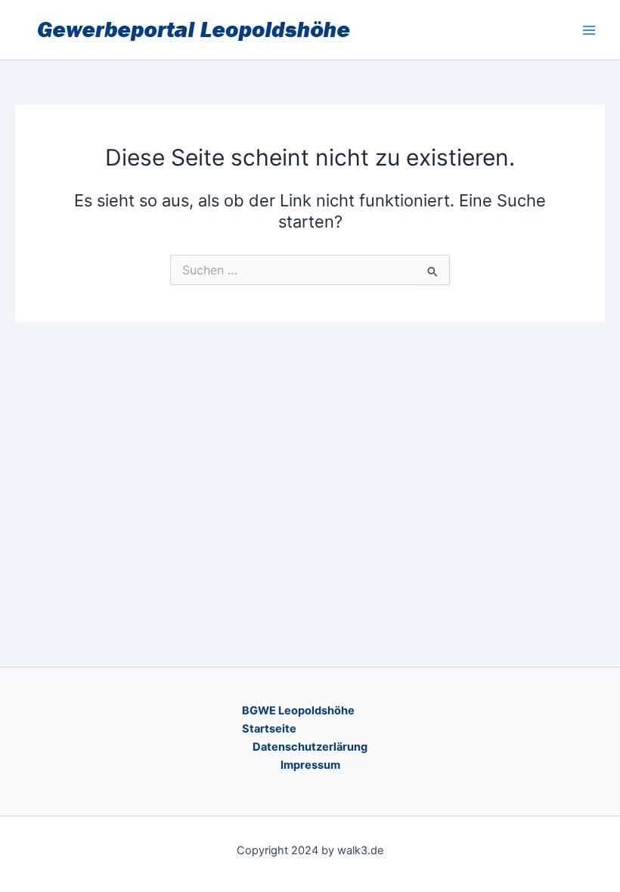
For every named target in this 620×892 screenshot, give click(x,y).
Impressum (310, 765)
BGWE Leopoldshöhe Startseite (298, 720)
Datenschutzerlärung (310, 747)
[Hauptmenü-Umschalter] (589, 30)
